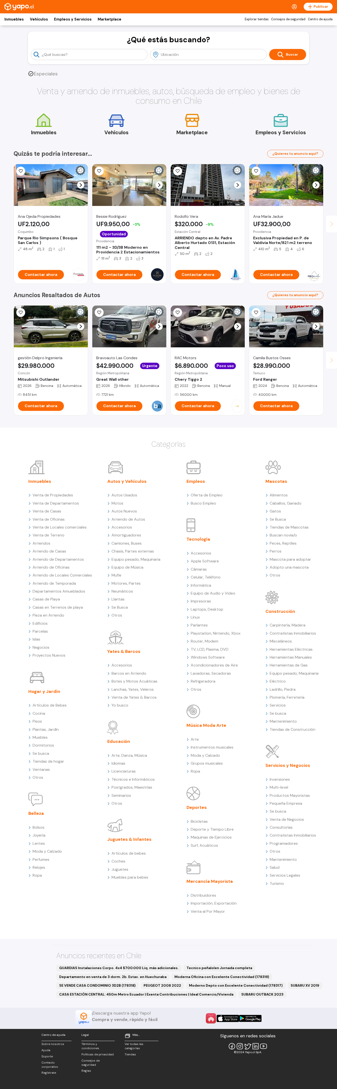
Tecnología (198, 539)
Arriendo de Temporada (54, 583)
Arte (195, 739)
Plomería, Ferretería (287, 697)
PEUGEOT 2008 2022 (162, 985)
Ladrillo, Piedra (283, 689)
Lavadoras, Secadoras (211, 673)
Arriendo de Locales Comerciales (62, 575)
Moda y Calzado (47, 851)
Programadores (284, 843)
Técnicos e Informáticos (133, 779)
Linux (195, 617)
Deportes (197, 807)
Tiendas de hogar (48, 761)
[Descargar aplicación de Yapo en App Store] (228, 1018)
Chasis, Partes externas (133, 551)
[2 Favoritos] (177, 171)
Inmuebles (14, 19)
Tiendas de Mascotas (289, 527)
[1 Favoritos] (99, 171)
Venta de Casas (47, 511)
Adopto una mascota (289, 567)
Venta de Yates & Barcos (134, 697)
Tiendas (130, 1054)
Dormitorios (43, 745)
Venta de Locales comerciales (60, 527)
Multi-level (279, 787)
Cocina (39, 713)
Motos (117, 503)
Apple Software (205, 561)
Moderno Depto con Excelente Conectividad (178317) (236, 985)
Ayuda (45, 1050)
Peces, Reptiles (283, 543)
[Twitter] (248, 1046)
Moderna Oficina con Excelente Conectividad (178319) (221, 977)
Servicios (278, 705)
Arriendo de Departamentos (58, 559)
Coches (118, 861)
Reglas (86, 1071)
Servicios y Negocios (287, 765)
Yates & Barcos (123, 651)
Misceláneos (281, 641)
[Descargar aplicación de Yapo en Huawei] (211, 1018)
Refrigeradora (203, 681)
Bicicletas (199, 821)
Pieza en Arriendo (48, 615)
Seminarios (121, 795)
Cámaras (199, 569)
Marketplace (109, 19)
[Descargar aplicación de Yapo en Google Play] (250, 1018)
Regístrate (48, 1073)
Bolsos (38, 827)
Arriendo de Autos (128, 519)
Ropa (37, 875)
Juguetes (120, 869)
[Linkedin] (256, 1046)
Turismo (277, 883)
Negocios (41, 647)
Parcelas (40, 631)
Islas (36, 639)
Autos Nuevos (124, 511)
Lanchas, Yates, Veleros (133, 689)
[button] (80, 185)
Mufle (116, 575)
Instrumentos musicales (212, 747)
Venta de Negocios (287, 819)
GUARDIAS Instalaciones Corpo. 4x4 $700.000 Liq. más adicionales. (119, 968)
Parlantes (199, 625)
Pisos (37, 721)
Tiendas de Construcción (292, 729)
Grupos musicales (207, 763)
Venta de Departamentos (56, 503)
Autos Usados (124, 495)
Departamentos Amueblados (59, 591)
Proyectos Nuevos (49, 655)
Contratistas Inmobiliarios (293, 633)
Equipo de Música (127, 567)
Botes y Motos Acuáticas (134, 681)
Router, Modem (204, 641)
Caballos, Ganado (285, 503)
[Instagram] (240, 1046)
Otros (38, 777)
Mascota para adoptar (290, 559)
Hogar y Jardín (44, 691)
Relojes (39, 867)
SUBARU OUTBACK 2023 (262, 994)
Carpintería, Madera (287, 625)
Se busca (41, 753)
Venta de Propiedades (53, 495)
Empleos (196, 481)
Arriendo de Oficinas (51, 567)
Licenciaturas (124, 771)
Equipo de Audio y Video (213, 593)
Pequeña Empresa (286, 803)
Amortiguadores (126, 535)
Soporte (47, 1056)
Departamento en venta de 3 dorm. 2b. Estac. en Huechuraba (113, 977)
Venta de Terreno (48, 535)
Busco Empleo (203, 503)
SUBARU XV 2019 (305, 985)
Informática (201, 585)
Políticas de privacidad (97, 1054)
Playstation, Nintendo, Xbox (216, 633)
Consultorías (281, 827)
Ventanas (41, 769)
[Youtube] (263, 1046)
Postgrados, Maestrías (132, 787)
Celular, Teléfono (206, 577)
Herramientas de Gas (289, 665)
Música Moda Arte (206, 725)
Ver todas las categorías (134, 1046)
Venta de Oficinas (49, 519)
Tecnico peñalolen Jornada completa (219, 968)
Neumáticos (122, 591)
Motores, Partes (126, 583)
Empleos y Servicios (73, 19)
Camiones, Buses (127, 543)
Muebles (40, 737)
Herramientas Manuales (291, 657)
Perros (275, 551)
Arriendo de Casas (49, 551)
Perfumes (41, 859)
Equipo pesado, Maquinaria (136, 559)
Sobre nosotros (52, 1044)
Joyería (39, 835)
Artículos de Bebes (50, 705)
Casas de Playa (46, 599)
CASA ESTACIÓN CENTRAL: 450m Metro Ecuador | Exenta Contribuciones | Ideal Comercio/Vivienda (146, 994)
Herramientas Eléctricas (291, 649)
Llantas (118, 599)
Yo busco (120, 705)
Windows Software (208, 657)
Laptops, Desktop (207, 609)
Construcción (280, 611)
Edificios (40, 623)
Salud (275, 867)
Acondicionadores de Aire (214, 665)
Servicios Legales (285, 875)
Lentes (39, 843)
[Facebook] (232, 1046)
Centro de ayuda (320, 19)
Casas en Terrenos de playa (58, 607)
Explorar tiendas (257, 19)
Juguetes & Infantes (129, 839)
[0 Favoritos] (256, 171)
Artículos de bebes (129, 853)
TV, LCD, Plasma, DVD (209, 649)
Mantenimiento (283, 721)
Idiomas (118, 763)
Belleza (36, 813)
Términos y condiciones (90, 1046)
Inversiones (280, 779)
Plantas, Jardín (46, 729)
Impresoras (201, 601)
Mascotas (276, 481)
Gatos (275, 511)
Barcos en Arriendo (129, 673)
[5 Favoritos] (20, 171)
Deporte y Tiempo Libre (212, 829)
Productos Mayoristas (290, 795)
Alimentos (279, 495)
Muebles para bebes (130, 877)
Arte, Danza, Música (129, 755)
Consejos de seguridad (288, 19)
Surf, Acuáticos (204, 845)
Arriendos (41, 543)
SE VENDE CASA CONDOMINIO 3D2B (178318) (97, 985)
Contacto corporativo (49, 1065)
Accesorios (122, 527)
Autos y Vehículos (127, 481)
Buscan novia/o (283, 535)
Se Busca (120, 607)
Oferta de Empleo (207, 495)
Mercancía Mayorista (210, 881)
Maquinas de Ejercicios (211, 837)
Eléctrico (278, 681)
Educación (118, 741)
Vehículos (39, 19)
